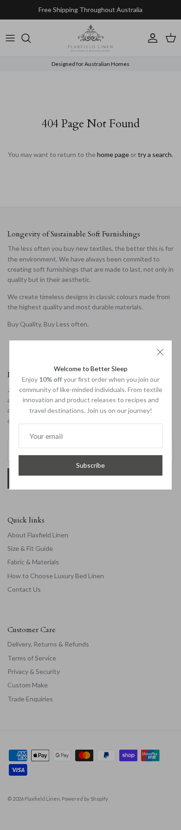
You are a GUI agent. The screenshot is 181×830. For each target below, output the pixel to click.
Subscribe (90, 465)
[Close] (160, 352)
